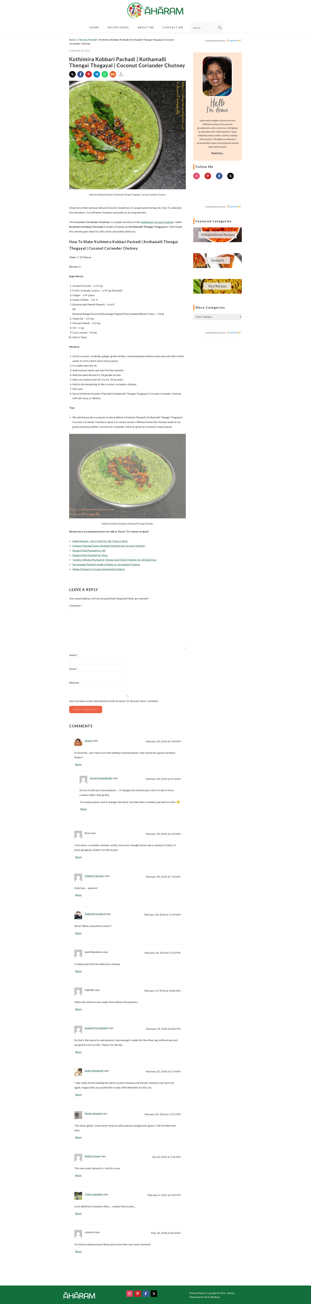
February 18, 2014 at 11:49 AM (162, 914)
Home (72, 39)
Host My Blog (211, 1297)
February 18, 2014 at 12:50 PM (162, 952)
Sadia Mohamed (94, 1070)
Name (73, 655)
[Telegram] (96, 74)
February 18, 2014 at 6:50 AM (163, 833)
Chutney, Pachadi (87, 39)
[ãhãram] (155, 15)
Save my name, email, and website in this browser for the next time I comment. (114, 700)
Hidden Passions (94, 875)
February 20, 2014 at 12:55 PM (162, 1114)
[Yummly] (113, 74)
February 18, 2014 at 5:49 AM (163, 741)
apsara (88, 740)
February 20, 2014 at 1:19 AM (163, 1071)
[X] (72, 74)
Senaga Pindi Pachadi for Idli (88, 550)
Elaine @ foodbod (95, 913)
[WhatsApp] (105, 74)
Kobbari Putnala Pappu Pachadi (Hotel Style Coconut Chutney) (108, 545)
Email (73, 668)
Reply (78, 764)
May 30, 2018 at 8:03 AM (166, 1232)
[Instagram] (196, 176)
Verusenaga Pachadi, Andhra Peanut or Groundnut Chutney (106, 564)
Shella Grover (92, 1156)
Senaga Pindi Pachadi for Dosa (90, 555)
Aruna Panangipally (101, 777)
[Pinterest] (88, 74)
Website (74, 682)
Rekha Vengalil (93, 1113)
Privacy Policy (197, 1293)
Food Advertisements (214, 41)
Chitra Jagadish (94, 1194)
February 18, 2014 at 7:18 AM (163, 876)
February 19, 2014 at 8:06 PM (163, 1028)
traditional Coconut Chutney (157, 221)
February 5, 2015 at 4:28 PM (164, 1194)
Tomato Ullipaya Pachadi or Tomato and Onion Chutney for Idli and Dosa (114, 559)
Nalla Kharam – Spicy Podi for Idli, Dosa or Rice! (100, 541)
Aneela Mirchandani (96, 1027)
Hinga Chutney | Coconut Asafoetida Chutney (98, 569)
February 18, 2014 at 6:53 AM (163, 778)
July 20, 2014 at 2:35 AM (166, 1156)
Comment (75, 605)
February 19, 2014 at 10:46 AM (162, 990)
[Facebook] (80, 74)
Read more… (217, 153)
